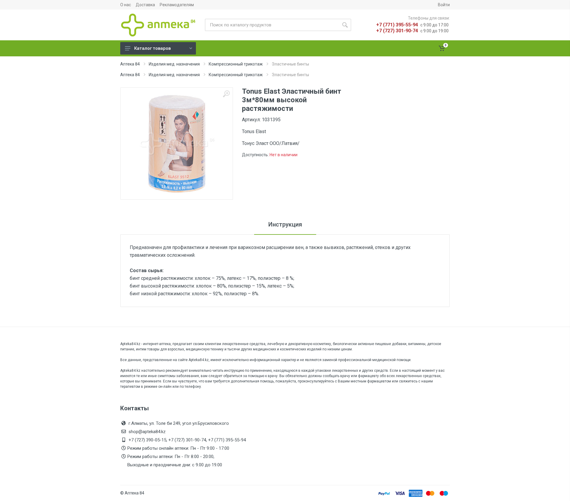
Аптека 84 (130, 64)
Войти (444, 5)
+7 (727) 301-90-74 (397, 30)
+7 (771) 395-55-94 (397, 25)
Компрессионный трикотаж (236, 64)
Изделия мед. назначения (174, 64)
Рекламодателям (177, 5)
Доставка (145, 5)
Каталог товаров (152, 48)
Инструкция (285, 224)
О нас (125, 5)
